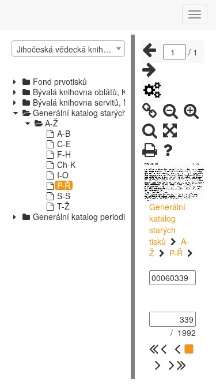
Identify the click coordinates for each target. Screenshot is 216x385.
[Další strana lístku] (149, 70)
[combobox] (68, 48)
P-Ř (176, 253)
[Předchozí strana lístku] (149, 50)
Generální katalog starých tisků (167, 224)
